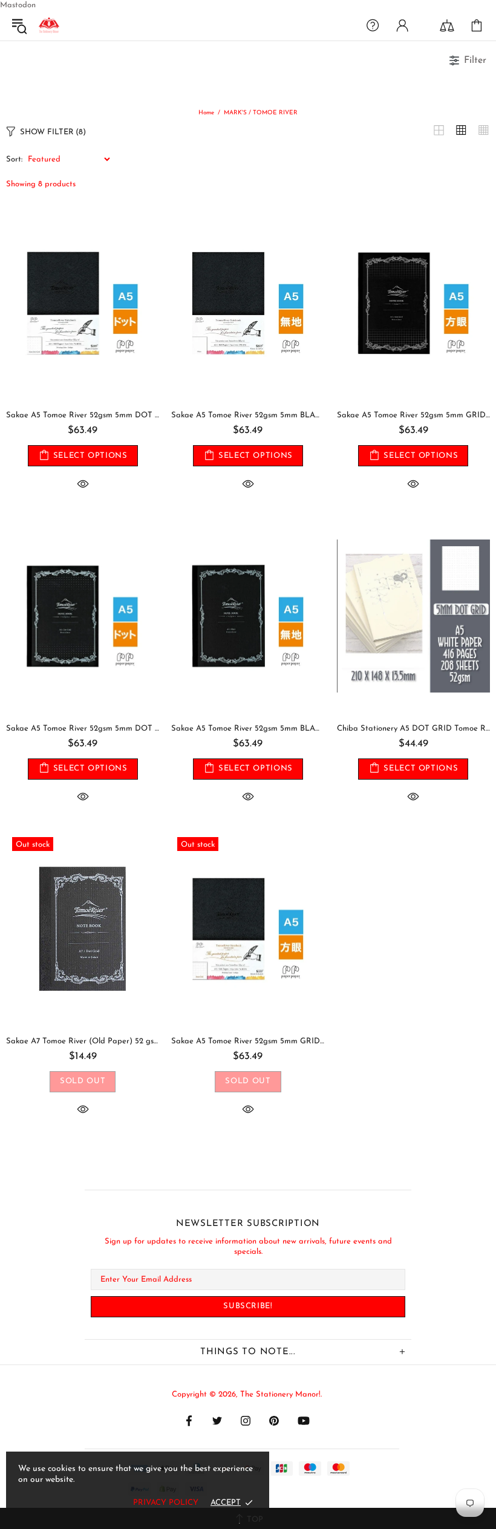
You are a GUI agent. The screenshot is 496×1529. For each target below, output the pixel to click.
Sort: (14, 159)
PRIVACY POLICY (165, 1503)
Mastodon (18, 5)
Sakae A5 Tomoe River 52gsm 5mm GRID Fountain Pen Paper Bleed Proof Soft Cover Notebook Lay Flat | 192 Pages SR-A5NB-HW (413, 415)
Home (206, 112)
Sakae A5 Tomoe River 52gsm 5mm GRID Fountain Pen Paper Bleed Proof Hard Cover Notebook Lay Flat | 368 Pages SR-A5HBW (247, 1041)
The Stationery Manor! (49, 25)
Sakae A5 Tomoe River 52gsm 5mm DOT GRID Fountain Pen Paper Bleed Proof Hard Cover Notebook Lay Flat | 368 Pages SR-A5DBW (82, 415)
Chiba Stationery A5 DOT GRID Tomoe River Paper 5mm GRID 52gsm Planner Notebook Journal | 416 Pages (413, 728)
